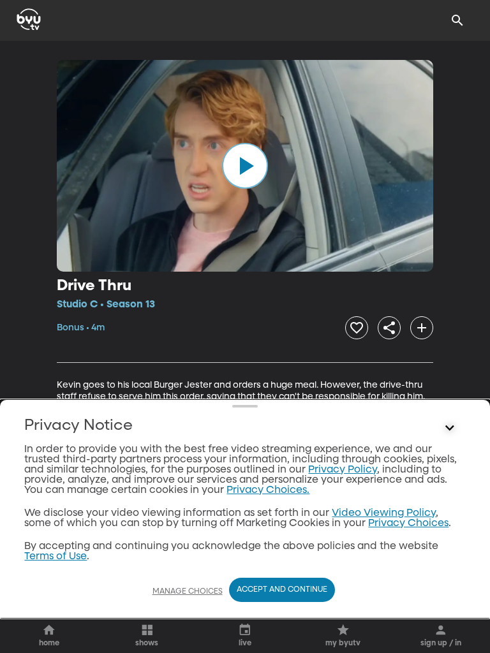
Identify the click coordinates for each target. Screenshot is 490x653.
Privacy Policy (342, 470)
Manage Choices (187, 592)
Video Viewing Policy (384, 513)
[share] (389, 327)
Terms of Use (55, 557)
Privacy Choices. (267, 490)
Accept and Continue (282, 590)
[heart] (356, 327)
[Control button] (450, 428)
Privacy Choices (408, 523)
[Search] (457, 20)
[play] (245, 166)
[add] (421, 327)
